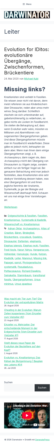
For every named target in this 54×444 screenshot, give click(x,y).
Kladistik (8, 258)
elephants (35, 241)
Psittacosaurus (12, 271)
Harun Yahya (24, 249)
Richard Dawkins (31, 271)
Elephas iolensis (13, 245)
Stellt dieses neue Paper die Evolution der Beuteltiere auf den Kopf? (22, 347)
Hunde (33, 254)
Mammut (27, 258)
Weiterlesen (10, 207)
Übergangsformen (23, 279)
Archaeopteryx (31, 228)
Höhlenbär (9, 254)
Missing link (40, 258)
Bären (18, 232)
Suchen (8, 382)
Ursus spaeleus (23, 284)
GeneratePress (42, 439)
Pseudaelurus (25, 267)
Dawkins (37, 237)
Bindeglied (28, 232)
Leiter (18, 258)
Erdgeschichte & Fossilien (22, 215)
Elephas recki (30, 245)
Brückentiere (11, 237)
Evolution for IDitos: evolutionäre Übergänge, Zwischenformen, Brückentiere (26, 61)
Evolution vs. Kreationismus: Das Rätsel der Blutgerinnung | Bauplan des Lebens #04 (23, 361)
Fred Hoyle (10, 249)
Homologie (23, 254)
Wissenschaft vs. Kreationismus (22, 224)
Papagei (8, 262)
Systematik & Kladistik (33, 220)
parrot (18, 262)
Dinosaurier (10, 241)
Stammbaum (24, 275)
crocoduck (25, 237)
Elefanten (23, 241)
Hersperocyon (41, 249)
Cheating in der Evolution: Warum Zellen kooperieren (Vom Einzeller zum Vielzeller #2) (22, 314)
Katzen (42, 254)
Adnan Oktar (15, 228)
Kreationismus (12, 220)
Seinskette (10, 275)
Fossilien (42, 215)
